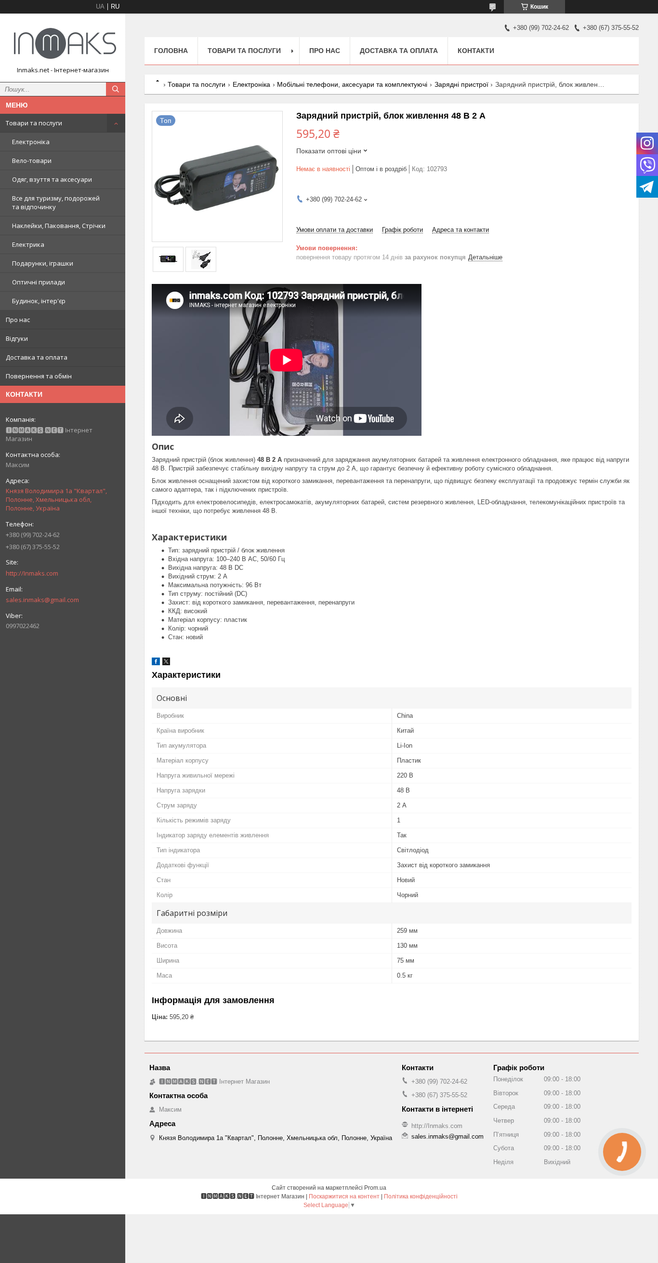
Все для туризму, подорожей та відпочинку (56, 202)
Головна (171, 50)
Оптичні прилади (38, 282)
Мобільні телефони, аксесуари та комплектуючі (352, 84)
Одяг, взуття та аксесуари (52, 179)
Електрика (28, 244)
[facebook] (156, 663)
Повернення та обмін (39, 376)
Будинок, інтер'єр (39, 300)
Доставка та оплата (36, 357)
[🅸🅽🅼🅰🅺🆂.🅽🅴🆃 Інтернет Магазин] (62, 43)
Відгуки (17, 338)
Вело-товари (32, 160)
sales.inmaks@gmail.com (42, 599)
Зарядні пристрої (461, 84)
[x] (166, 663)
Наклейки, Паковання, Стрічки (58, 225)
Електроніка (31, 141)
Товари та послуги (34, 123)
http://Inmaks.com (32, 573)
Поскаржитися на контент (344, 1196)
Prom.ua (375, 1187)
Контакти (476, 50)
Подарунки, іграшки (42, 263)
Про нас (18, 319)
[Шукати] (115, 89)
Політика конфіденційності (421, 1196)
